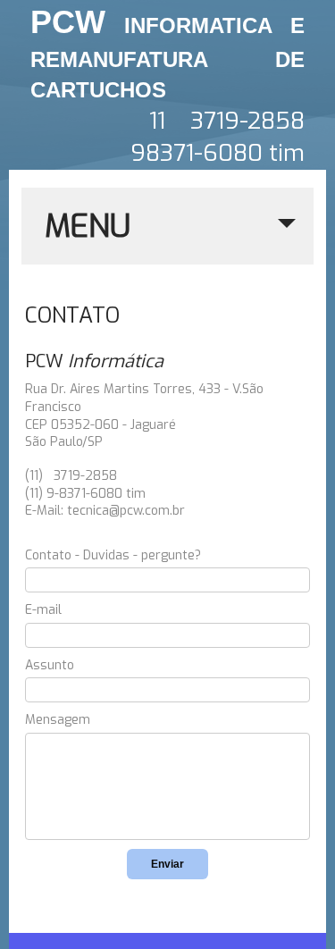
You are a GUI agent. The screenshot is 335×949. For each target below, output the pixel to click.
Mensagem (57, 719)
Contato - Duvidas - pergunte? (113, 555)
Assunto (49, 665)
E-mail (43, 609)
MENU (87, 226)
